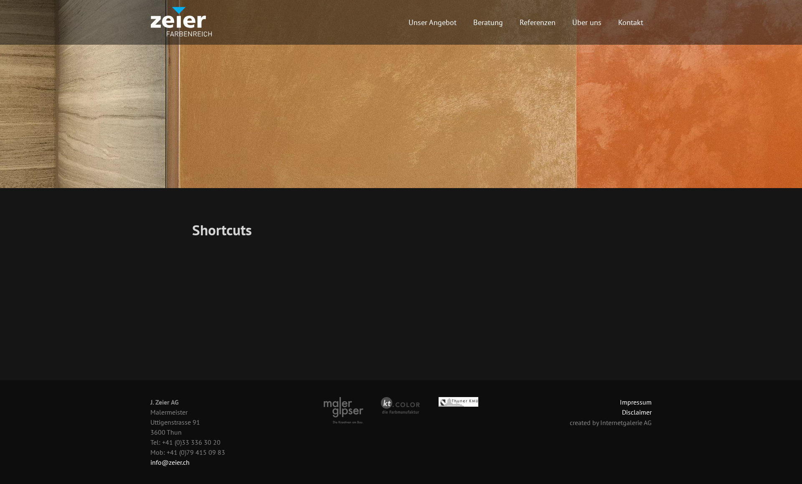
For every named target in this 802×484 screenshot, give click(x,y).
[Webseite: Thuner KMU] (458, 401)
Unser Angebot (433, 22)
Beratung (488, 22)
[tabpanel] (401, 94)
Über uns (587, 22)
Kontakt (630, 22)
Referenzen (538, 22)
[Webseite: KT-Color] (401, 405)
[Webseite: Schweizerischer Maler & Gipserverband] (343, 409)
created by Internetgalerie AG (611, 422)
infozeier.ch (170, 462)
